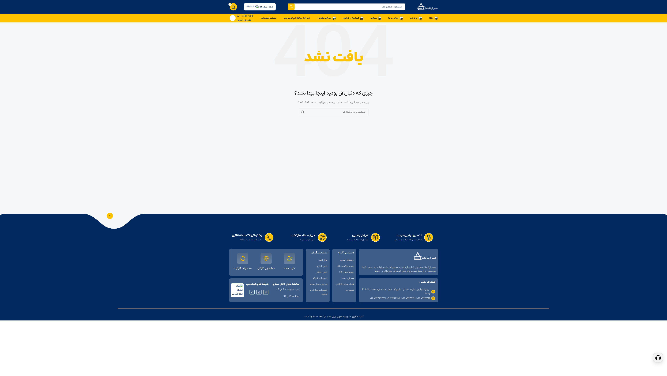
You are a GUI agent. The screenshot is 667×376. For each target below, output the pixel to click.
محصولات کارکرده (243, 268)
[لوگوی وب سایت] (427, 6)
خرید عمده (289, 268)
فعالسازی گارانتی (266, 268)
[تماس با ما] (658, 357)
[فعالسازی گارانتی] (266, 258)
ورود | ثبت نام (266, 6)
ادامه (377, 271)
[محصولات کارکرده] (242, 258)
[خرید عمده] (289, 258)
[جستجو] (291, 6)
